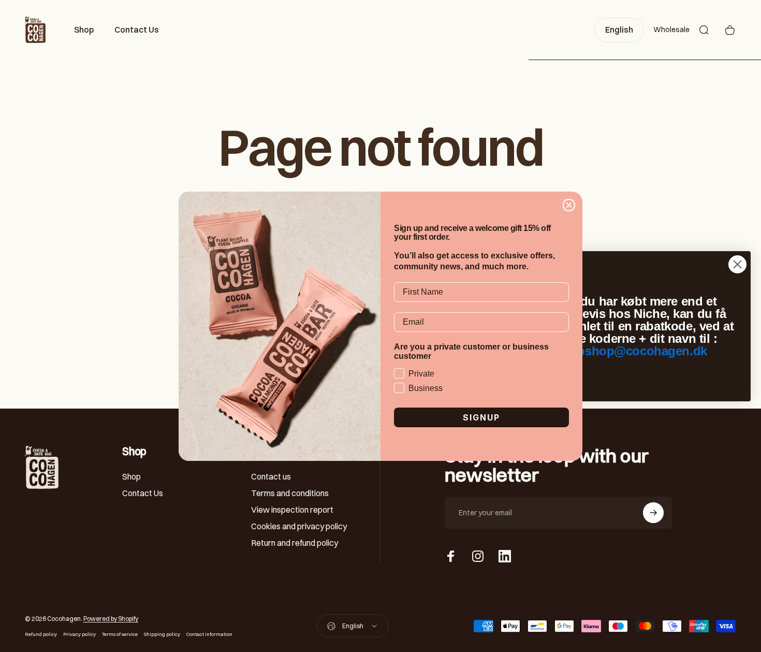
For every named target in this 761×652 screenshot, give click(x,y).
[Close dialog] (569, 205)
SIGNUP (481, 417)
